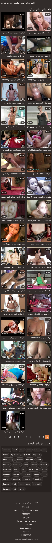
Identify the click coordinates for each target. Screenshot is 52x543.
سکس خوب (26, 517)
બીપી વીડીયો (26, 507)
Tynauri (26, 531)
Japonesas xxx (26, 524)
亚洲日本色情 (26, 535)
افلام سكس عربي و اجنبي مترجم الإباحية (18, 3)
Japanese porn (26, 528)
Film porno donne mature (26, 521)
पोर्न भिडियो (26, 514)
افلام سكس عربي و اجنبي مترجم (26, 510)
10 (10, 437)
